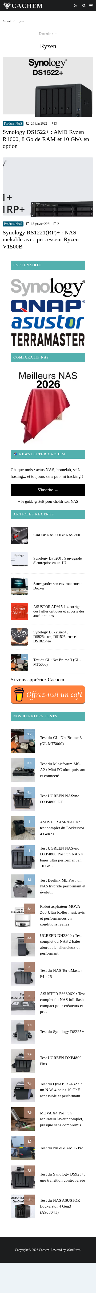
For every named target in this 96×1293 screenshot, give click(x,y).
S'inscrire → (48, 490)
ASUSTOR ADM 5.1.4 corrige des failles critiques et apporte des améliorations (58, 611)
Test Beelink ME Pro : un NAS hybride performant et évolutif (62, 886)
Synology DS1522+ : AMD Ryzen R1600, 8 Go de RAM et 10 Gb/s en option (46, 139)
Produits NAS (13, 123)
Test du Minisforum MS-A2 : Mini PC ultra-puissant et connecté (62, 770)
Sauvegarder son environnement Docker (57, 586)
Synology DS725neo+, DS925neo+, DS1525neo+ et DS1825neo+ (55, 636)
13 (55, 123)
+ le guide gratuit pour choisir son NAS (48, 501)
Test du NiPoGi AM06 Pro (61, 1148)
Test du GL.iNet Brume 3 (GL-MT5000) (57, 662)
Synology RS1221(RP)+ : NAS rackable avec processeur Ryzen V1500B (41, 239)
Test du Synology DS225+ (62, 1031)
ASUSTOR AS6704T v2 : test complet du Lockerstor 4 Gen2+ (62, 828)
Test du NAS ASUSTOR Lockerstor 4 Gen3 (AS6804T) (60, 1206)
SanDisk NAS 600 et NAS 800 (56, 535)
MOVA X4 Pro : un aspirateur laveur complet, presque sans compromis (61, 1119)
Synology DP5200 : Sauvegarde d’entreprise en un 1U (57, 560)
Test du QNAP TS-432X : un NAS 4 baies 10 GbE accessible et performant (61, 1090)
